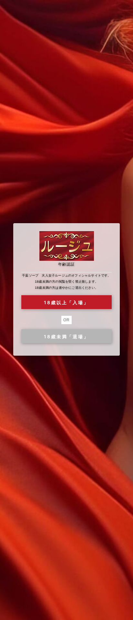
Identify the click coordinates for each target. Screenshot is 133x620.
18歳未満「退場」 (66, 336)
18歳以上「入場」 (66, 302)
